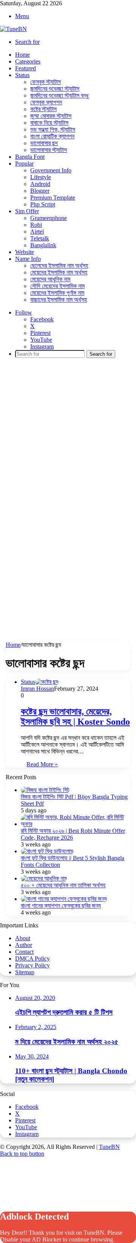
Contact (24, 952)
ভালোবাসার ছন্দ (44, 143)
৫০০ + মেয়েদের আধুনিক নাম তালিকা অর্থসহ (63, 885)
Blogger (39, 191)
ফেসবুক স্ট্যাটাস (45, 82)
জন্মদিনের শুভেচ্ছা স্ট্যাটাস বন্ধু (59, 95)
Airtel (37, 231)
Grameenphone (48, 218)
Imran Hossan (37, 688)
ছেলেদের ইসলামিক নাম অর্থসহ (59, 265)
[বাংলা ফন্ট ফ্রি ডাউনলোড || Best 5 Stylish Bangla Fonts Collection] (47, 851)
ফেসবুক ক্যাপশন (46, 102)
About (22, 938)
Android (40, 184)
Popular (24, 163)
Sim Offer (27, 211)
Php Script (42, 204)
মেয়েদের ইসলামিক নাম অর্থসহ (58, 272)
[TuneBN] (13, 29)
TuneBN (109, 1147)
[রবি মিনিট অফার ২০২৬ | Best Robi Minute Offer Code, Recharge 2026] (75, 824)
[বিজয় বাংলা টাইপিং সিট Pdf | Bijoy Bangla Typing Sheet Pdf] (45, 790)
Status (22, 75)
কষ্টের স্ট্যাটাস (43, 109)
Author (23, 945)
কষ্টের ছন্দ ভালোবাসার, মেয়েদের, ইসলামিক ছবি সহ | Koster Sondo (75, 717)
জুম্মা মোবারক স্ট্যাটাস (50, 116)
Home (22, 54)
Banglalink (43, 245)
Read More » (42, 764)
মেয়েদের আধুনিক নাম (50, 279)
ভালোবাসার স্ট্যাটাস (48, 150)
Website (24, 252)
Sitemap (24, 972)
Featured (25, 68)
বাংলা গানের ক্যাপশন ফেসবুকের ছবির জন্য (61, 905)
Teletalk (39, 238)
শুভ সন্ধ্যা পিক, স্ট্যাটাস (52, 129)
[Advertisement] (68, 434)
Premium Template (52, 197)
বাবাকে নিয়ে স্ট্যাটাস (49, 122)
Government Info (50, 170)
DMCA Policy (32, 958)
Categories (27, 61)
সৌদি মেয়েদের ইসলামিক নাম (57, 286)
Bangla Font (30, 156)
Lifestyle (40, 177)
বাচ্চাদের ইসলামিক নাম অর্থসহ (58, 299)
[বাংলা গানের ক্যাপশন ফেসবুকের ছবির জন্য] (64, 899)
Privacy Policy (32, 965)
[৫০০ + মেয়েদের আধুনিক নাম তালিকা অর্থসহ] (44, 878)
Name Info (28, 259)
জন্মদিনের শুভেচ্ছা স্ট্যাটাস (54, 88)
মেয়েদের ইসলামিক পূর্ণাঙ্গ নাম (57, 293)
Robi (36, 225)
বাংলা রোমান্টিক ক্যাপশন (52, 136)
